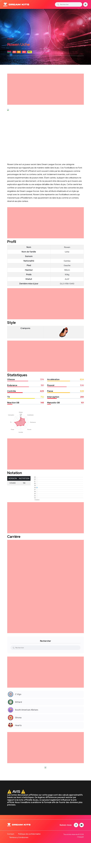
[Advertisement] (45, 89)
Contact (10, 834)
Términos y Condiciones (18, 837)
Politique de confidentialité (29, 834)
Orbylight (80, 837)
